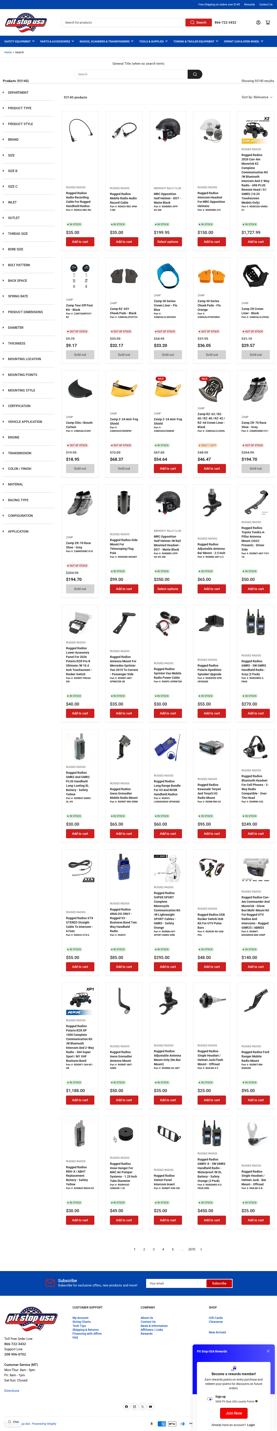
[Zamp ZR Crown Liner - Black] (256, 276)
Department (18, 93)
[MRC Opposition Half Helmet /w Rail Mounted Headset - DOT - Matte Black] (168, 503)
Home (8, 52)
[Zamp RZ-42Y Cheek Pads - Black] (124, 276)
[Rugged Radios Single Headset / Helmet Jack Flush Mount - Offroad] (212, 1001)
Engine (13, 437)
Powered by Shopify (44, 1423)
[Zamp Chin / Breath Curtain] (80, 389)
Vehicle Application (24, 422)
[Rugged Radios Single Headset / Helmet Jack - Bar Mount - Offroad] (256, 1134)
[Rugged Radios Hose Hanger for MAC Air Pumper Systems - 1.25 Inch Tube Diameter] (124, 1134)
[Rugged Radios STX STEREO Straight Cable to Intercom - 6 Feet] (80, 868)
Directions (11, 1391)
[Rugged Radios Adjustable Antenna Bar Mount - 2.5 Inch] (212, 503)
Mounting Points (22, 375)
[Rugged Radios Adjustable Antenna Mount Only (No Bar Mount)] (168, 1001)
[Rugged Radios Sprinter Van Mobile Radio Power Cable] (168, 623)
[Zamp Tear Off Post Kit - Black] (80, 276)
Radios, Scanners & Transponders (105, 41)
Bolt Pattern (18, 265)
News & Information (154, 1326)
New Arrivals (217, 1332)
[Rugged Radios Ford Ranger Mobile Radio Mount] (256, 1001)
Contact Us (266, 4)
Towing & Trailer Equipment (193, 41)
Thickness (16, 343)
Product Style (20, 124)
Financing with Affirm (87, 1333)
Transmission (19, 453)
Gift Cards (216, 1318)
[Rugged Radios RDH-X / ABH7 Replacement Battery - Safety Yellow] (80, 1134)
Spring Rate (17, 296)
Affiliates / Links (152, 1329)
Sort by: (255, 97)
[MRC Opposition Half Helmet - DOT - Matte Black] (168, 130)
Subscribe (219, 1283)
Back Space (17, 281)
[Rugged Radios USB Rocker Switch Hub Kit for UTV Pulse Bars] (212, 868)
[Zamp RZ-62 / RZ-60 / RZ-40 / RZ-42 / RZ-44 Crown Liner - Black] (212, 389)
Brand (13, 140)
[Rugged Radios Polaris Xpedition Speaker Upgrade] (212, 623)
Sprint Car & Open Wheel (241, 41)
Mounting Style (21, 390)
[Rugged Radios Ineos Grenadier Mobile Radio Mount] (124, 747)
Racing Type (17, 500)
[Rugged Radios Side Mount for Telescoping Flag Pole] (124, 503)
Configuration (20, 516)
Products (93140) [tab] (16, 81)
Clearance (216, 1321)
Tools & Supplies (151, 41)
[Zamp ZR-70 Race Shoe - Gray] (256, 389)
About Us (147, 1318)
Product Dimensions (25, 312)
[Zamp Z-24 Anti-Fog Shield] (124, 389)
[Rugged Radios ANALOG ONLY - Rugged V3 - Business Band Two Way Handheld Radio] (124, 868)
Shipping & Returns (85, 1329)
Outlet (13, 218)
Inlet (12, 202)
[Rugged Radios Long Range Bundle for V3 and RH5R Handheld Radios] (168, 747)
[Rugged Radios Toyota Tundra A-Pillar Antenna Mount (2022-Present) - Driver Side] (256, 503)
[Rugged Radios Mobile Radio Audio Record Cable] (124, 130)
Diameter (15, 328)
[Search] (195, 74)
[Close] (268, 1351)
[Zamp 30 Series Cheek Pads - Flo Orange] (212, 276)
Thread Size (17, 234)
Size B (12, 171)
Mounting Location (24, 359)
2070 (191, 1249)
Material (15, 484)
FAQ (75, 1337)
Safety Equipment (17, 41)
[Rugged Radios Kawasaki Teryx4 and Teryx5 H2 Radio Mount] (212, 747)
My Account (80, 1318)
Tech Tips (79, 1326)
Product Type (19, 108)
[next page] (201, 1249)
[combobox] (137, 22)
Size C (12, 187)
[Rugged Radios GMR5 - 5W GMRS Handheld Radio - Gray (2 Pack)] (256, 623)
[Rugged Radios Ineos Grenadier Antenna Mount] (124, 1001)
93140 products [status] (75, 97)
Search (201, 22)
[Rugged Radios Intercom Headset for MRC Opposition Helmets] (212, 130)
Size (10, 155)
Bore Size (15, 249)
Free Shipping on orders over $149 (219, 4)
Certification (19, 406)
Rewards (249, 4)
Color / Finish (19, 469)
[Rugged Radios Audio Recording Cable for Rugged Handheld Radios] (80, 130)
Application (18, 531)
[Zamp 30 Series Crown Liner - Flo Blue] (168, 276)
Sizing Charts (81, 1321)
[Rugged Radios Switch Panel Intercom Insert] (168, 1134)
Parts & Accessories (55, 41)
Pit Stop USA (22, 1423)
